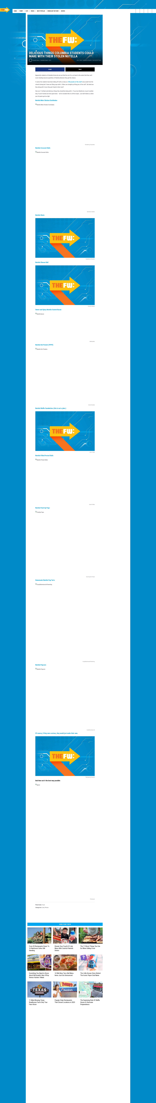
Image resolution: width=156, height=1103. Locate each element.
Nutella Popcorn (40, 665)
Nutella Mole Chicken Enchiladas (46, 100)
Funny (21, 11)
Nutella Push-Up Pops (42, 508)
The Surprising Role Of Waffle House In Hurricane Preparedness (90, 1002)
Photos (47, 907)
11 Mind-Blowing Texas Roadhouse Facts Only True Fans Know (38, 1002)
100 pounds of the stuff (75, 82)
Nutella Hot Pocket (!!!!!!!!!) (44, 345)
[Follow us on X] (154, 11)
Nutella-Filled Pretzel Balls (44, 456)
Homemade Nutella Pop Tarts (45, 580)
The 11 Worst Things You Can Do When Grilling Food (90, 947)
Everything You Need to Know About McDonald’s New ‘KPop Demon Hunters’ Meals (39, 975)
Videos (32, 11)
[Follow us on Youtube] (146, 11)
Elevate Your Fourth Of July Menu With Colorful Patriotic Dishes (64, 948)
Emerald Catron (36, 60)
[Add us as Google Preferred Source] (142, 11)
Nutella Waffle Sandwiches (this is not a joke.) (50, 408)
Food (43, 904)
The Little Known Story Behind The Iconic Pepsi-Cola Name (90, 974)
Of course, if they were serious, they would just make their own (56, 733)
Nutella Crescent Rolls (42, 148)
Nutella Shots (39, 215)
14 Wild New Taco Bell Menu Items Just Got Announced (64, 974)
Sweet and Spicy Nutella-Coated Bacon (48, 310)
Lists (43, 907)
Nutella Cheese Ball (41, 262)
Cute (27, 11)
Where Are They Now (53, 11)
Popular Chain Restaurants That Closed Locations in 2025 (65, 1001)
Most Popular (41, 11)
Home (15, 11)
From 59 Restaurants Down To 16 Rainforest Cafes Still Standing (39, 948)
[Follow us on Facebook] (150, 11)
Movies (63, 11)
